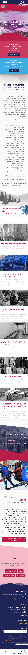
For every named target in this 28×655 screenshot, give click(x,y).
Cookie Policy (18, 644)
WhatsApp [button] (19, 575)
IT (2, 642)
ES (8, 642)
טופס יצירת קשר (9, 575)
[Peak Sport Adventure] (22, 3)
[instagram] (23, 623)
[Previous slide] (2, 24)
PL (19, 642)
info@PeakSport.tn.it (18, 599)
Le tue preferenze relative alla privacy (12, 651)
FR (6, 642)
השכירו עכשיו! (14, 70)
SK (22, 642)
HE (16, 642)
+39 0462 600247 (20, 602)
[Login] (6, 640)
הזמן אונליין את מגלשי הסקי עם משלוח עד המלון (14, 539)
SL (25, 642)
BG (14, 642)
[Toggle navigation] (3, 6)
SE (9, 642)
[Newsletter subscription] (2, 631)
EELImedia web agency (15, 640)
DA (11, 642)
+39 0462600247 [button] (10, 571)
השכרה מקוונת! (14, 54)
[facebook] (26, 623)
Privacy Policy (24, 644)
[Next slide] (25, 24)
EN (5, 642)
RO (24, 642)
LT (17, 642)
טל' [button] (20, 571)
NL (13, 642)
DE (3, 642)
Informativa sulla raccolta (19, 653)
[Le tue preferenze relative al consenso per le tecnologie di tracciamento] (25, 652)
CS (20, 642)
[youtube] (21, 623)
